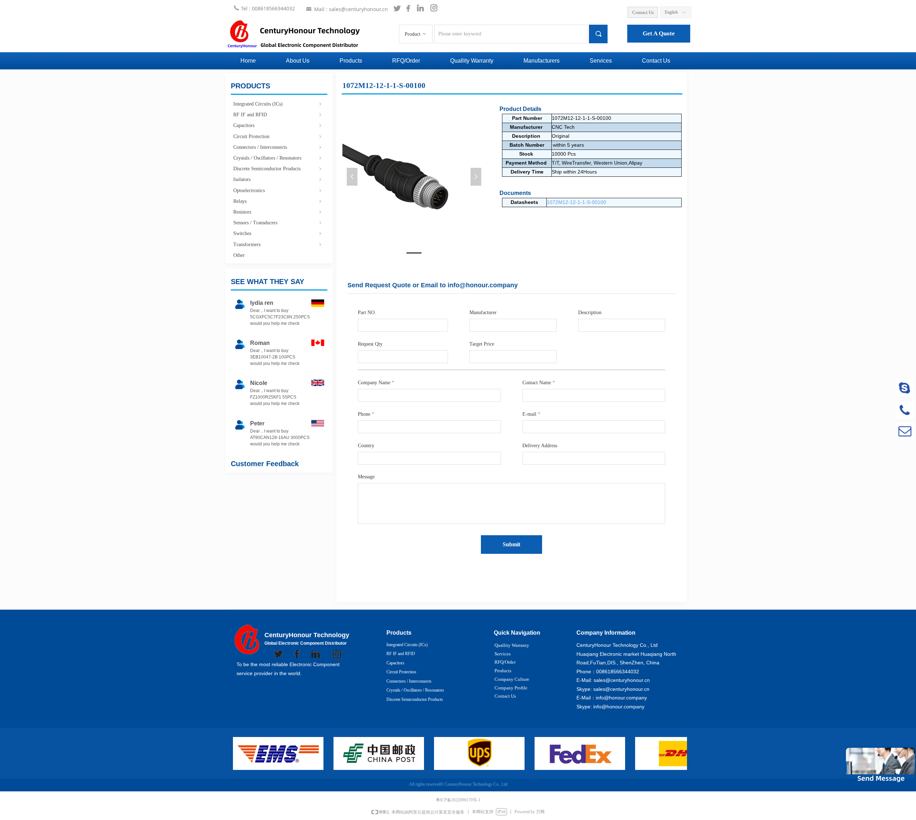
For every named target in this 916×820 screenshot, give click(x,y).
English (671, 12)
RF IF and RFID (278, 114)
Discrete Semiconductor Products (278, 168)
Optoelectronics (278, 190)
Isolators (278, 179)
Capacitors (278, 125)
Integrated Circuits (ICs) (278, 104)
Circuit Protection (278, 136)
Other (239, 255)
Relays (278, 201)
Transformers (278, 244)
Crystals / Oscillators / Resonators (278, 158)
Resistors (278, 212)
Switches (278, 233)
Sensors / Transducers (278, 222)
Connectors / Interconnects (278, 147)
